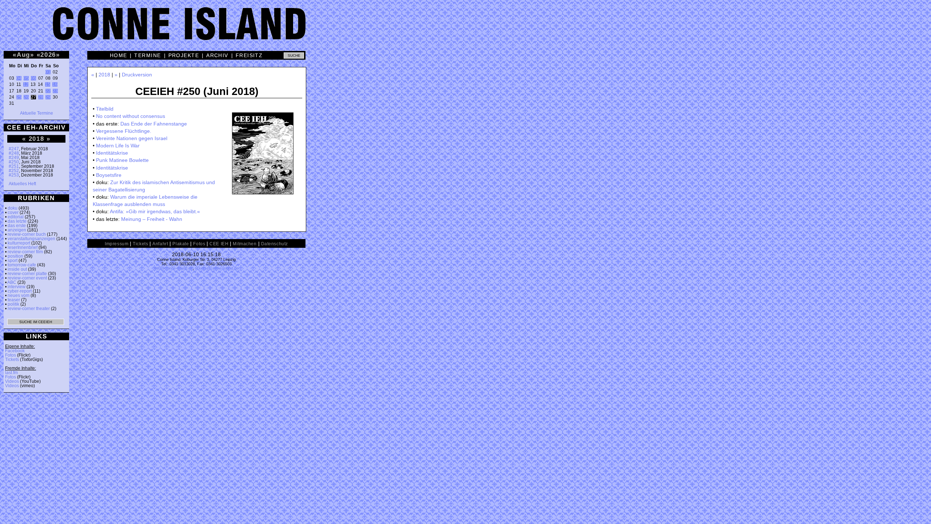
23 (55, 91)
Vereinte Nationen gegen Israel (131, 138)
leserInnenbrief (22, 247)
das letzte (17, 221)
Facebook (15, 351)
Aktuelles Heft (22, 184)
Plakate (180, 244)
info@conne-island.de (174, 268)
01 (48, 72)
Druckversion (137, 75)
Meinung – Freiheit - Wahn (151, 219)
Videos (12, 381)
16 (54, 84)
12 (25, 84)
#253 (14, 175)
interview (16, 287)
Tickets (12, 359)
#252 (14, 170)
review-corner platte (27, 273)
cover (13, 212)
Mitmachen (244, 244)
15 (47, 84)
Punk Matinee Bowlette (122, 160)
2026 (48, 54)
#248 (14, 153)
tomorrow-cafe (22, 265)
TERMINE (147, 55)
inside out (17, 269)
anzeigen (17, 230)
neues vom (18, 295)
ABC (11, 282)
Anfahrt (160, 244)
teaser (14, 300)
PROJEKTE (183, 55)
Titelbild (104, 109)
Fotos (10, 355)
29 (48, 97)
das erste (17, 225)
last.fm (11, 372)
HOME (118, 55)
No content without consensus (130, 116)
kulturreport (19, 243)
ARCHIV (217, 55)
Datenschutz (274, 244)
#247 (14, 149)
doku (12, 208)
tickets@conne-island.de (217, 268)
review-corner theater (29, 308)
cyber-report (20, 291)
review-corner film (25, 252)
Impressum (116, 244)
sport (12, 260)
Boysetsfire (108, 175)
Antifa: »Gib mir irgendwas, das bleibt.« (155, 211)
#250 (14, 162)
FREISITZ (249, 55)
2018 (36, 138)
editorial (16, 217)
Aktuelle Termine (36, 113)
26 (26, 97)
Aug (23, 54)
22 (48, 91)
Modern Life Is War (118, 145)
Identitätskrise (112, 153)
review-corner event (27, 278)
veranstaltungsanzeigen (31, 239)
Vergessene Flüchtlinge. (123, 131)
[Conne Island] (465, 29)
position (15, 256)
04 (18, 78)
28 (40, 97)
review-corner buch (27, 234)
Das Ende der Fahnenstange (153, 124)
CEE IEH (218, 244)
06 (33, 78)
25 (18, 97)
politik (13, 304)
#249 (14, 157)
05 (26, 78)
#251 (14, 166)
